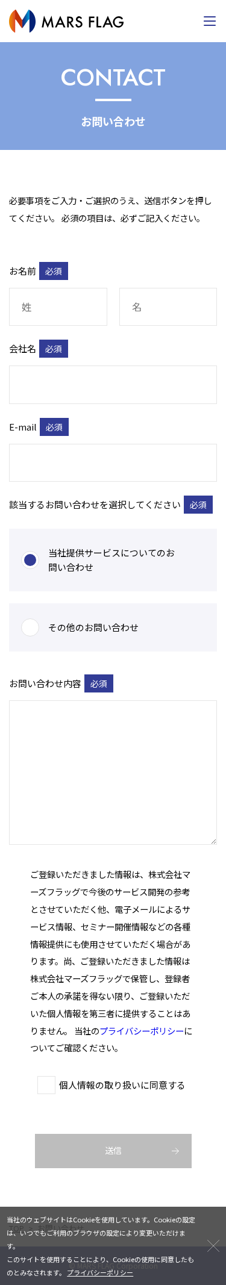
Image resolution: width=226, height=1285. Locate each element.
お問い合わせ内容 (58, 682)
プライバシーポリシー (141, 1030)
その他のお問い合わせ (93, 627)
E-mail (36, 427)
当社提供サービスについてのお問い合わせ (111, 559)
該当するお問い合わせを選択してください (108, 504)
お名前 (35, 271)
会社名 (35, 348)
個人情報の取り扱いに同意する (122, 1084)
